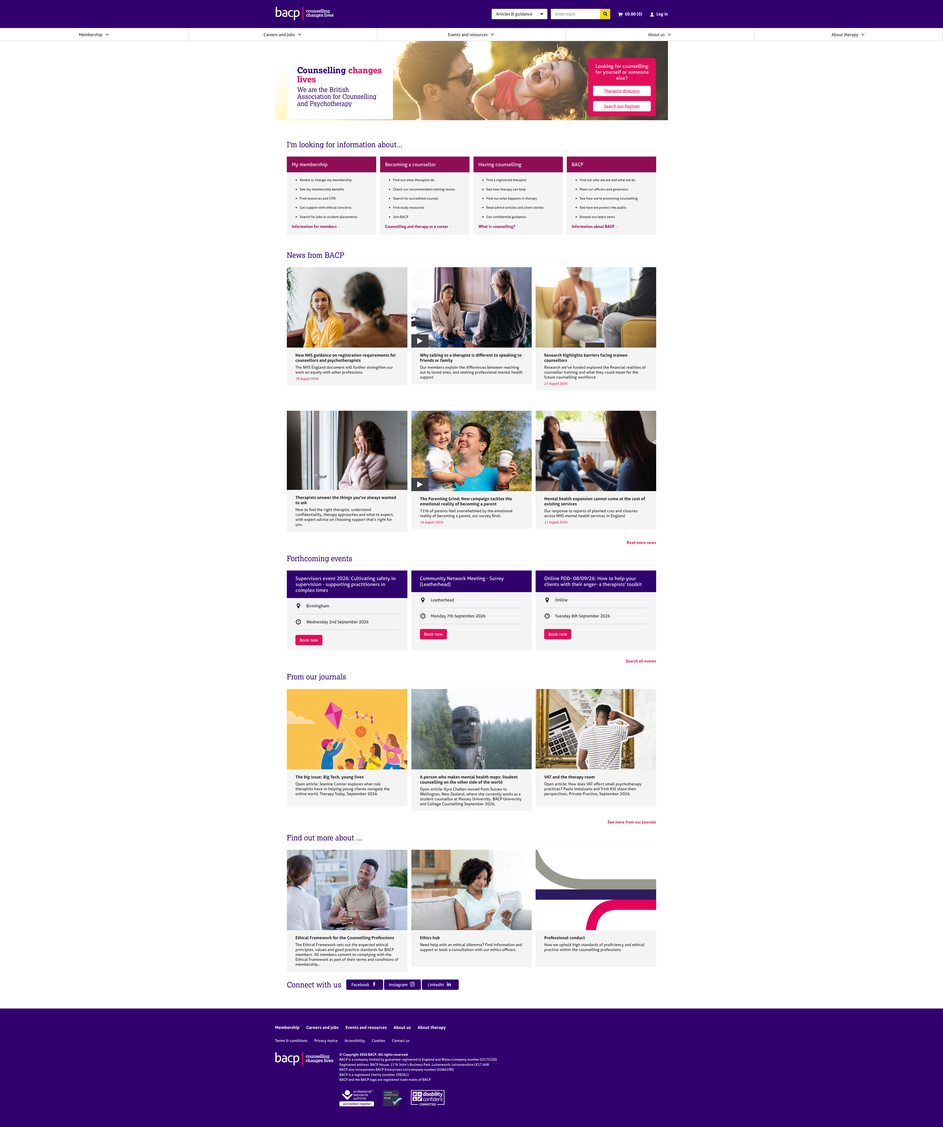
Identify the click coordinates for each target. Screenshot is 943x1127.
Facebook (360, 984)
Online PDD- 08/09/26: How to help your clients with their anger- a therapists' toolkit (593, 581)
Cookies (378, 1040)
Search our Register (622, 106)
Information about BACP (593, 226)
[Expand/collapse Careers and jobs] (299, 34)
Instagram (399, 984)
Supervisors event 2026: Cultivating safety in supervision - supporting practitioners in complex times (345, 584)
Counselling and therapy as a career (416, 226)
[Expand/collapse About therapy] (863, 34)
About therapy (845, 34)
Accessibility (355, 1040)
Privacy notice (326, 1040)
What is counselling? (496, 226)
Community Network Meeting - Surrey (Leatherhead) (462, 581)
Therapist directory (622, 90)
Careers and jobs (279, 34)
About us (656, 34)
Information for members (314, 226)
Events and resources (468, 34)
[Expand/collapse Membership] (107, 34)
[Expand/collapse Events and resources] (492, 34)
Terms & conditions (291, 1040)
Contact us (401, 1040)
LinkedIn (436, 984)
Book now (309, 640)
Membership (90, 34)
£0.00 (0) (633, 13)
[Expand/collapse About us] (669, 34)
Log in (662, 13)
